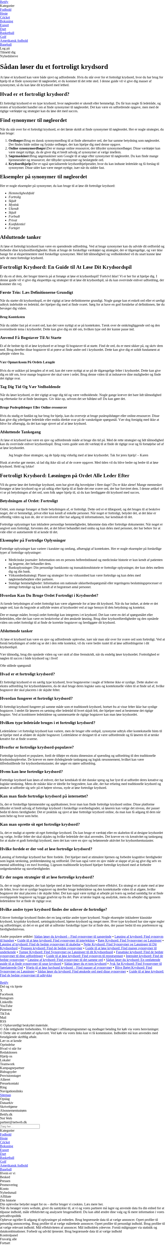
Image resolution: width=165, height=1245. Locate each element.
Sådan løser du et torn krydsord (85, 963)
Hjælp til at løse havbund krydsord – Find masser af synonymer (69, 967)
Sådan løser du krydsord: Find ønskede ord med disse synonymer (82, 971)
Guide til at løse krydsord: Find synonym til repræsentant (84, 956)
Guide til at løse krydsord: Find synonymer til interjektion (56, 940)
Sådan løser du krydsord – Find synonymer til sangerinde (73, 936)
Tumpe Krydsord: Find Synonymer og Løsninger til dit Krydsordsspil (66, 952)
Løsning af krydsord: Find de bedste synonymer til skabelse (40, 944)
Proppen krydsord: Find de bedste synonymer (51, 948)
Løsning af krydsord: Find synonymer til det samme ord (65, 960)
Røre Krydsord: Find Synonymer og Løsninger (130, 940)
